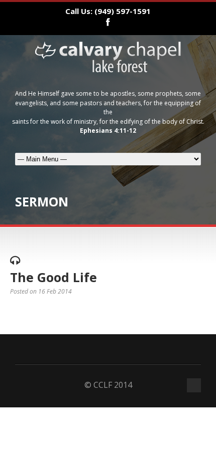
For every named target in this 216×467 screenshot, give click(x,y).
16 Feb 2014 (55, 291)
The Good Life (53, 277)
